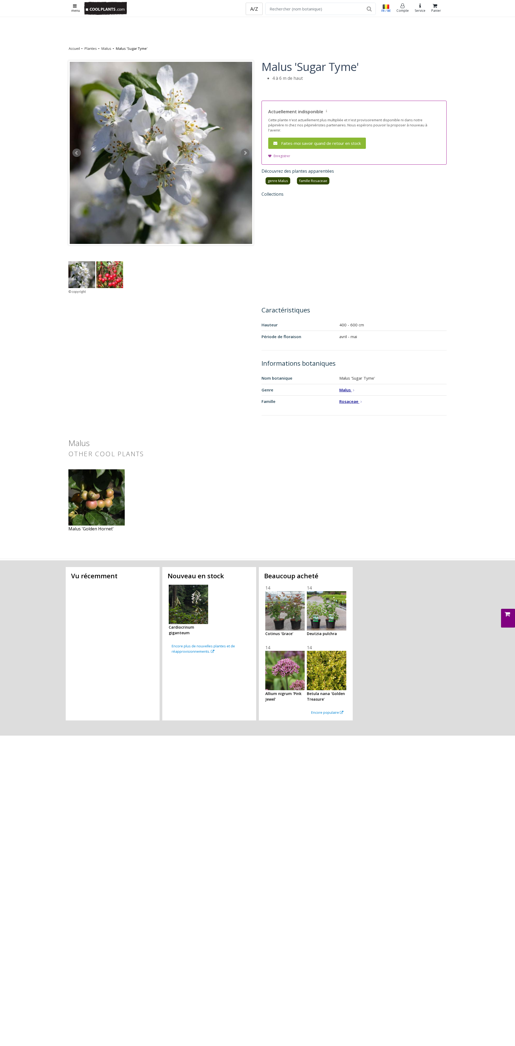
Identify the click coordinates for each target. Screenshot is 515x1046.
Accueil (74, 48)
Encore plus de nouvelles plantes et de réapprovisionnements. (203, 649)
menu (75, 10)
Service (420, 10)
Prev (76, 153)
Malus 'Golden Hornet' (91, 529)
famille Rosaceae (313, 180)
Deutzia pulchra (322, 633)
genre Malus (278, 180)
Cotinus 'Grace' (279, 633)
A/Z (254, 9)
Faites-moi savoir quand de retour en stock (321, 143)
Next (245, 153)
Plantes (90, 48)
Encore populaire (325, 712)
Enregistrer (282, 156)
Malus (106, 48)
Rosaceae (349, 401)
